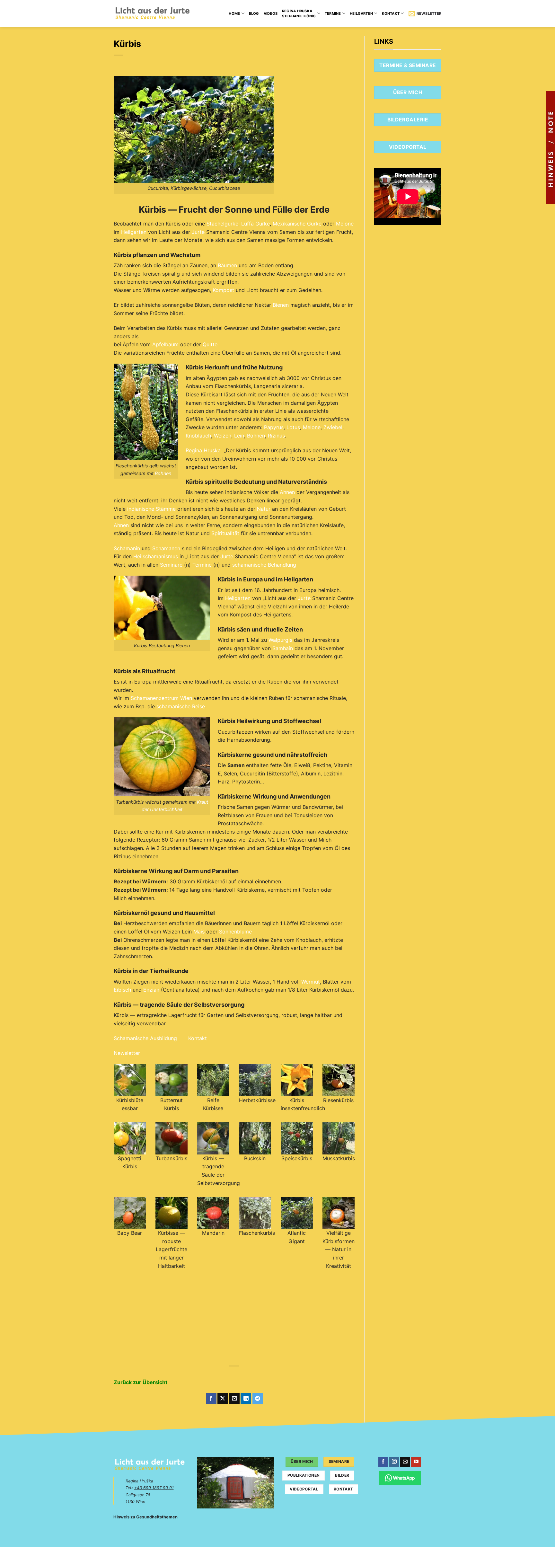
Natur (263, 509)
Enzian (151, 989)
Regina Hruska (203, 450)
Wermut (310, 981)
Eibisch (122, 989)
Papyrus (274, 427)
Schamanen (166, 548)
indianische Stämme (151, 509)
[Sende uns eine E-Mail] (405, 1462)
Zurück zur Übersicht (140, 1382)
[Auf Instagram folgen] (394, 1462)
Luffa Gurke (255, 223)
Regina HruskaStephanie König (299, 13)
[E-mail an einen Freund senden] (234, 1398)
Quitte (210, 344)
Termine (333, 13)
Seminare (171, 564)
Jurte (198, 232)
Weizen (222, 435)
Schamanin (127, 548)
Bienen (281, 305)
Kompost (223, 290)
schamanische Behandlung (264, 564)
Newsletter (127, 1053)
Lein (239, 435)
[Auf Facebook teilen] (211, 1398)
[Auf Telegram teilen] (257, 1398)
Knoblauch (198, 435)
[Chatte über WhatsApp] (400, 1478)
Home (234, 13)
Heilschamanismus (155, 556)
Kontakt (391, 13)
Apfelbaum (165, 344)
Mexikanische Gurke (297, 223)
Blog (254, 13)
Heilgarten (361, 13)
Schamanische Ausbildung (145, 1038)
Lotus (293, 427)
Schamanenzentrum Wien (161, 698)
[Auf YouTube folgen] (416, 1462)
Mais (199, 931)
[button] (425, 13)
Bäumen (227, 265)
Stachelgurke (222, 223)
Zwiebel (332, 427)
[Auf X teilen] (222, 1398)
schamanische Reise (180, 706)
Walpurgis (280, 640)
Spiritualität (225, 533)
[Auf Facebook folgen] (383, 1462)
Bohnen (163, 473)
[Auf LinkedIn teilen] (246, 1398)
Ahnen (287, 492)
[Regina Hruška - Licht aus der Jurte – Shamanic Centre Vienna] (152, 13)
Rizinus (276, 435)
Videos (271, 13)
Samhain (282, 648)
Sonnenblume (235, 931)
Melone (345, 223)
